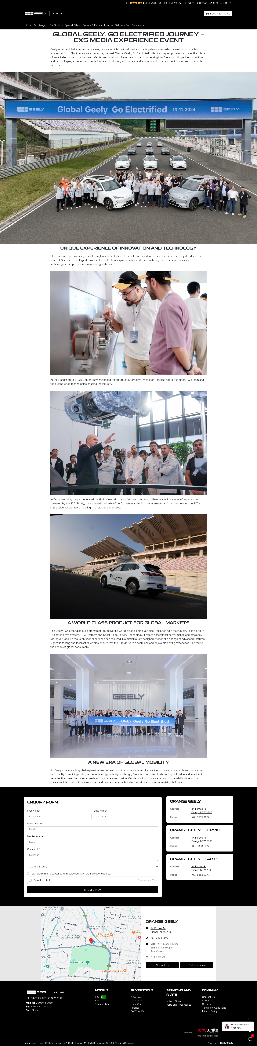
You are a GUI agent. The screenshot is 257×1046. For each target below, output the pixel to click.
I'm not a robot (42, 880)
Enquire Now (93, 889)
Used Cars (136, 1004)
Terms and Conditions (214, 1007)
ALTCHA (153, 880)
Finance (108, 25)
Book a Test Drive (219, 13)
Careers (206, 1004)
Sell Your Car (122, 25)
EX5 (97, 1000)
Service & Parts (91, 25)
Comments (33, 849)
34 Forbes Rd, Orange (195, 2)
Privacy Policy (209, 1011)
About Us (207, 1000)
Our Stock (55, 25)
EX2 (97, 996)
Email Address (35, 823)
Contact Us (162, 965)
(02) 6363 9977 (222, 2)
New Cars (136, 996)
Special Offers (72, 25)
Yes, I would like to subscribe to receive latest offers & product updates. (70, 873)
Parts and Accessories (178, 1004)
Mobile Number (36, 836)
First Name (34, 810)
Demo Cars (137, 1000)
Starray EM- (102, 1004)
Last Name (100, 810)
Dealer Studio (226, 1043)
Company (137, 25)
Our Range (40, 25)
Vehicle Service (175, 1001)
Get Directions (197, 965)
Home (28, 25)
